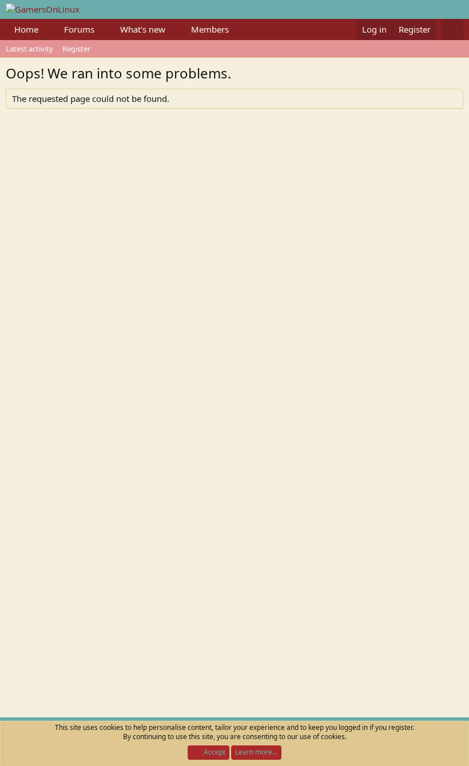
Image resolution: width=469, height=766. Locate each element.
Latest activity (29, 49)
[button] (47, 29)
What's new (142, 29)
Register (76, 49)
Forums (79, 29)
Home (26, 29)
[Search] (452, 29)
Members (210, 29)
